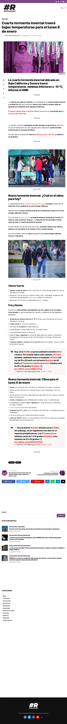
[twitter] (58, 1)
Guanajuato (33, 297)
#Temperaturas (49, 433)
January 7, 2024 (46, 371)
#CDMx (27, 352)
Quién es (6, 615)
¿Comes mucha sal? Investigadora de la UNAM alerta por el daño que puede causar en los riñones (35, 538)
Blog (4, 596)
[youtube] (63, 1)
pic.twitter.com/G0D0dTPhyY (28, 442)
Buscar (4, 512)
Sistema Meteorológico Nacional (22, 111)
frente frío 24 (25, 217)
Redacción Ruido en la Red (12, 35)
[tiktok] (65, 1)
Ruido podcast (7, 620)
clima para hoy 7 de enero (45, 134)
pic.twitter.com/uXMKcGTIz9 (28, 369)
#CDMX (55, 428)
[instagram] (61, 1)
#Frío (59, 352)
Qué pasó (6, 613)
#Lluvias (57, 354)
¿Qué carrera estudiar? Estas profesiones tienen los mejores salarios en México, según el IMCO (37, 548)
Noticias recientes (9, 610)
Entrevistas (6, 605)
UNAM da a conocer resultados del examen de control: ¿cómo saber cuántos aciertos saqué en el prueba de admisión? (35, 559)
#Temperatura (43, 363)
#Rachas (49, 360)
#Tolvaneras (27, 363)
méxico (18, 462)
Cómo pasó (6, 598)
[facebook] (56, 1)
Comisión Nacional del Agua (34, 204)
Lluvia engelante (15, 407)
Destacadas (7, 601)
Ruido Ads (6, 618)
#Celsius (35, 366)
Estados (11, 462)
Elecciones (6, 603)
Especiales (6, 608)
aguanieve (37, 233)
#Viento (54, 357)
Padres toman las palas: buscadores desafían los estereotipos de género (34, 529)
